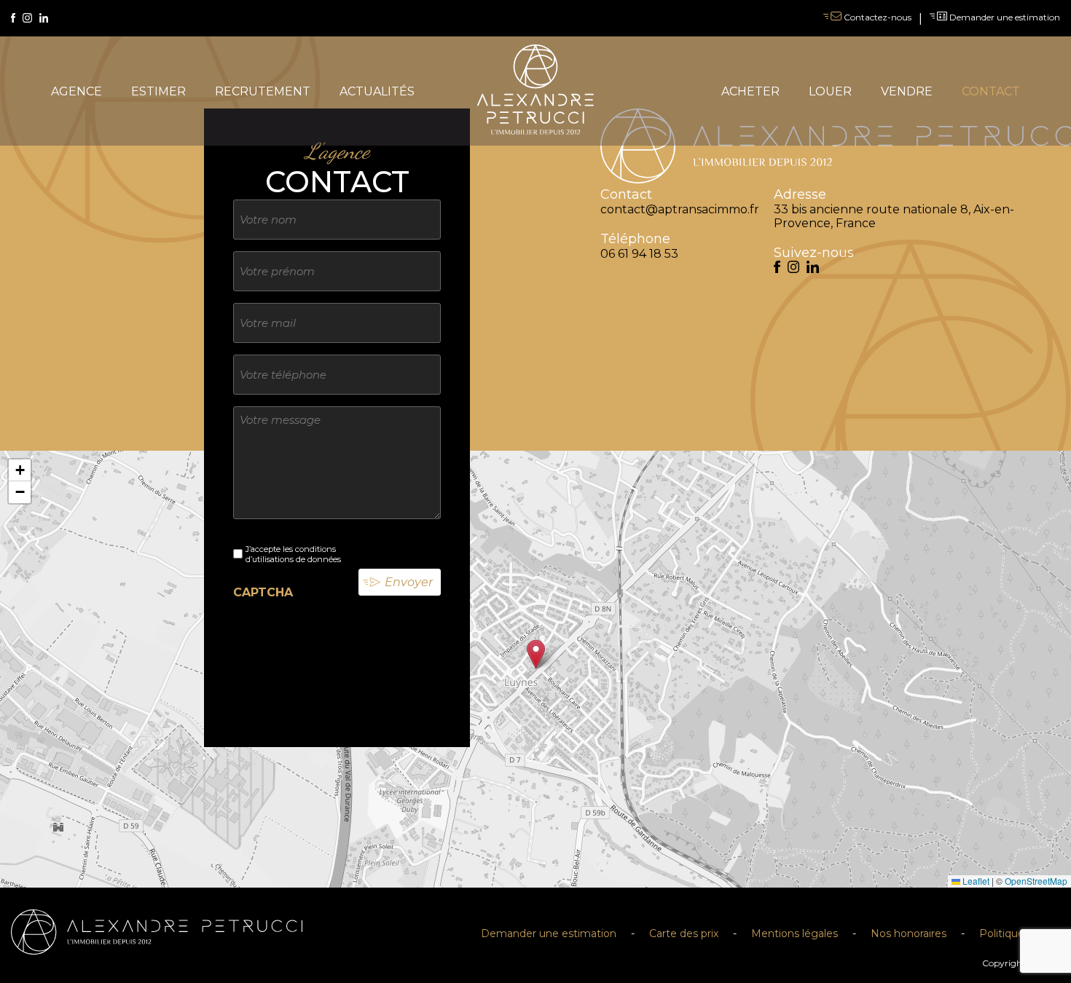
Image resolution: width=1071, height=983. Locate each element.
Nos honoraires (908, 933)
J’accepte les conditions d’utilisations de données (293, 554)
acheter (750, 91)
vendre (907, 91)
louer (830, 91)
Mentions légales (794, 933)
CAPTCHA (263, 592)
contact (991, 91)
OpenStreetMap (1036, 881)
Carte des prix (683, 933)
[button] (536, 654)
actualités (377, 91)
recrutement (262, 91)
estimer (158, 91)
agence (76, 91)
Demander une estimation (1003, 17)
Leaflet (974, 881)
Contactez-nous (876, 17)
